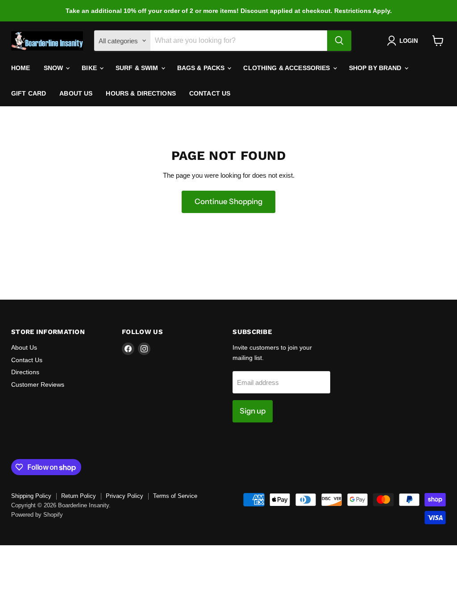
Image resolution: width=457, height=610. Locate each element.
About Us (75, 93)
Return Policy (78, 496)
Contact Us (209, 93)
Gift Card (28, 93)
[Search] (339, 40)
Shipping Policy (31, 496)
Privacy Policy (124, 496)
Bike (90, 67)
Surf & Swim (138, 67)
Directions (25, 372)
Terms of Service (175, 496)
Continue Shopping (228, 201)
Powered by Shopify (37, 514)
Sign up (253, 410)
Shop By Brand (376, 67)
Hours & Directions (141, 93)
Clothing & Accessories (287, 67)
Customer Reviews (37, 384)
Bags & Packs (202, 67)
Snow (54, 67)
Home (20, 67)
